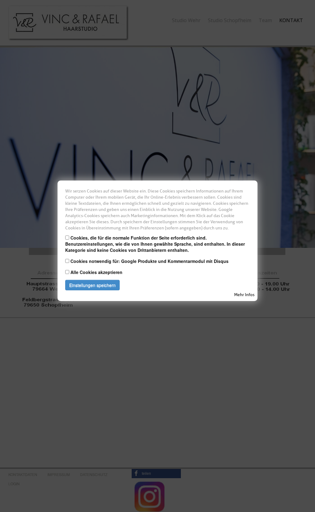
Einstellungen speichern (92, 285)
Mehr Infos (244, 294)
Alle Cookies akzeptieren (96, 272)
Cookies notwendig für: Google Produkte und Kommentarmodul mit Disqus (149, 261)
